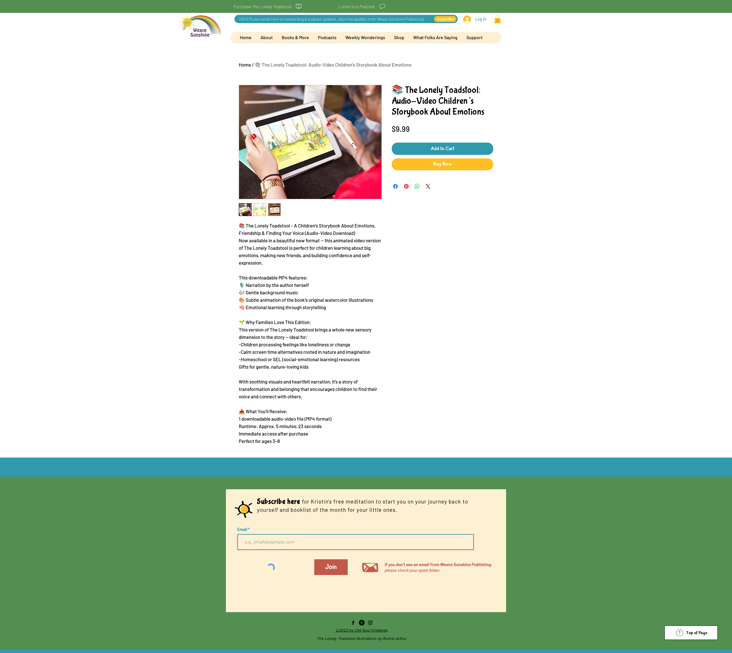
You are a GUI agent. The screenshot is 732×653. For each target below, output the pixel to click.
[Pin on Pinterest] (406, 186)
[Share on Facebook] (395, 186)
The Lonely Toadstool (336, 638)
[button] (497, 19)
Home (245, 64)
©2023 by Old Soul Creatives (362, 630)
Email (242, 530)
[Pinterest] (362, 623)
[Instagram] (370, 623)
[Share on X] (428, 186)
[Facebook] (353, 623)
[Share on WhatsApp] (417, 186)
